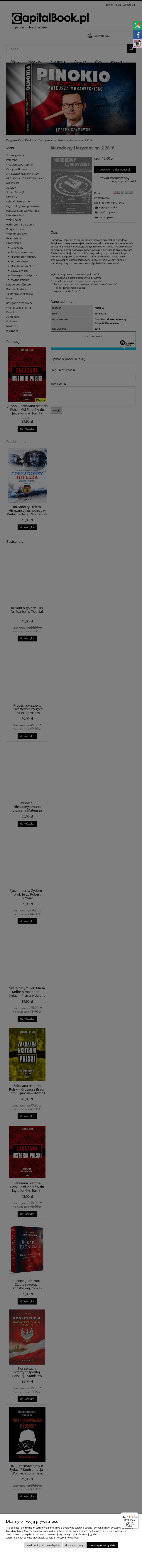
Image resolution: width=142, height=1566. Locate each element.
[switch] (129, 1524)
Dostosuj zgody (74, 1545)
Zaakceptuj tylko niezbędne (43, 1545)
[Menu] (136, 1514)
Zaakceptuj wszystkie (102, 1545)
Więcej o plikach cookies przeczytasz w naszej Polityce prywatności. (42, 1537)
